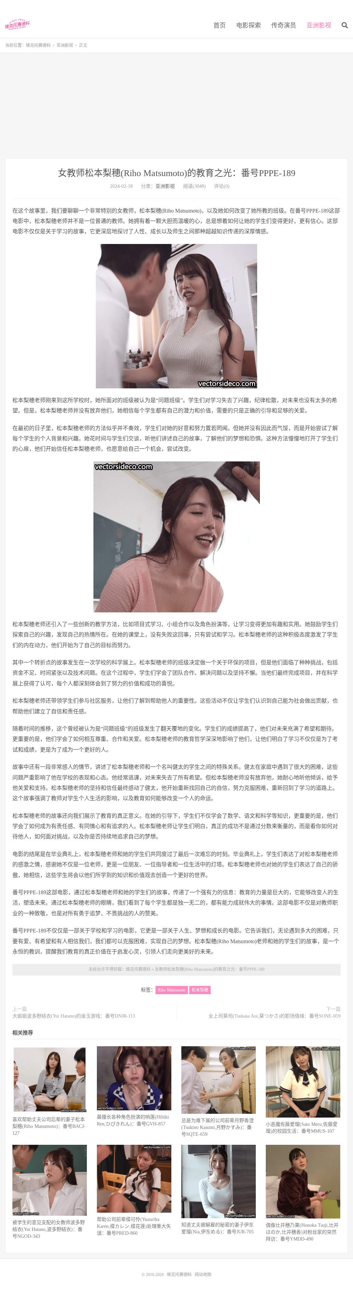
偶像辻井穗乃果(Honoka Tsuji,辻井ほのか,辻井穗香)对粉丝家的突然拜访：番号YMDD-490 (302, 1232)
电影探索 (248, 25)
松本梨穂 (200, 990)
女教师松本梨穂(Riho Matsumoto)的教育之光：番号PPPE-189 (176, 173)
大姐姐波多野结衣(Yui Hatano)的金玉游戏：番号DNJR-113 (73, 1016)
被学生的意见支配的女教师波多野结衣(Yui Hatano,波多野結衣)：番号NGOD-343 (48, 1229)
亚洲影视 (318, 25)
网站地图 (203, 1274)
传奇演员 (283, 25)
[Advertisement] (176, 106)
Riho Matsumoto (171, 990)
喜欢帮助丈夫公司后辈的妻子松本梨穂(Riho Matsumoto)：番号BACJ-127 (48, 1126)
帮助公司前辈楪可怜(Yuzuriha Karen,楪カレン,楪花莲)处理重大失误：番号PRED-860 (134, 1226)
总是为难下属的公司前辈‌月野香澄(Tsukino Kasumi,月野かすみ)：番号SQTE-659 (217, 1127)
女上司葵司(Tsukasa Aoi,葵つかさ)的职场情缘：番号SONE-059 (275, 1016)
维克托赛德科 (17, 24)
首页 (219, 25)
